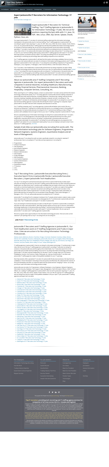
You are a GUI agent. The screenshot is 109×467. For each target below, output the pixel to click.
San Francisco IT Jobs (30, 418)
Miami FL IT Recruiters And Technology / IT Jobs (30, 311)
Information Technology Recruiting (24, 363)
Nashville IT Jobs (70, 415)
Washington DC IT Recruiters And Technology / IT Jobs (32, 341)
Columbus (59, 237)
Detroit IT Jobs (51, 414)
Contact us (81, 79)
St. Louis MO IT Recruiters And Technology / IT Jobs (31, 338)
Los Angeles (58, 239)
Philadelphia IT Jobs (37, 416)
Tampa (44, 242)
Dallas (64, 237)
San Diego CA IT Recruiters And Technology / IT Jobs (31, 329)
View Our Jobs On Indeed (85, 61)
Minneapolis (69, 239)
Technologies (66, 378)
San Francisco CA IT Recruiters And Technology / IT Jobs (32, 330)
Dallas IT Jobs (38, 414)
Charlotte (36, 237)
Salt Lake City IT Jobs (61, 416)
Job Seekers (86, 365)
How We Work (18, 365)
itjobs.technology (55, 395)
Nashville (16, 240)
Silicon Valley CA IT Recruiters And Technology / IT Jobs (32, 336)
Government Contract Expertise (23, 371)
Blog (64, 381)
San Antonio (61, 240)
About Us (22, 9)
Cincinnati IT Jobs (71, 412)
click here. (34, 123)
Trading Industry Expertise (21, 368)
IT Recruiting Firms (30, 220)
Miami (64, 239)
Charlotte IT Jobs (56, 412)
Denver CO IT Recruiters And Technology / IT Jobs (31, 297)
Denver (69, 237)
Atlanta (16, 237)
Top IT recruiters (32, 400)
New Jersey (23, 240)
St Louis (39, 242)
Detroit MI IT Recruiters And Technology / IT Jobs (31, 298)
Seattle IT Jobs (46, 418)
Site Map (85, 376)
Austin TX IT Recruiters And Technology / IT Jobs (30, 281)
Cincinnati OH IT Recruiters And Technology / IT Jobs (31, 290)
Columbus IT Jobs (30, 414)
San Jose (22, 242)
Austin (20, 237)
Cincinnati (47, 237)
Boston (31, 237)
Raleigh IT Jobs (53, 416)
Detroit (16, 239)
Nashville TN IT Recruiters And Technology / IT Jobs (31, 314)
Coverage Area (38, 9)
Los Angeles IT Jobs (47, 415)
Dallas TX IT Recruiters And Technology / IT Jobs (30, 295)
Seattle (27, 242)
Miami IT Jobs (55, 415)
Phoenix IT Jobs (45, 416)
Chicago (41, 237)
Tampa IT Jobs (69, 418)
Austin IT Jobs (35, 412)
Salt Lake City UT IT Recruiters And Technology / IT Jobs (32, 325)
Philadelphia (36, 240)
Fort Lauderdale (23, 239)
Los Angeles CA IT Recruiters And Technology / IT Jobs (32, 309)
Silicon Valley (33, 242)
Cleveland (53, 237)
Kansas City (51, 239)
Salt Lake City (53, 240)
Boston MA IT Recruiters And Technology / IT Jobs (31, 284)
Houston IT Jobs (68, 414)
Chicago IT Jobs (63, 412)
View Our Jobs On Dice (84, 67)
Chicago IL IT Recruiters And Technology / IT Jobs (31, 288)
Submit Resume (44, 365)
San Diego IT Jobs (79, 416)
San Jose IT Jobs (38, 418)
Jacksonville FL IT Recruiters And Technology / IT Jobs (32, 306)
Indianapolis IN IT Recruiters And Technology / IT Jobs (32, 304)
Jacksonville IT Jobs (29, 415)
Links (84, 371)
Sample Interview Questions (48, 378)
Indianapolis (37, 239)
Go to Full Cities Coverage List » (23, 19)
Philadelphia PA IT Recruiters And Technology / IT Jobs (32, 320)
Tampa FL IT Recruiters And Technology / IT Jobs (30, 339)
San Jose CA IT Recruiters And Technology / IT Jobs (31, 332)
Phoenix (42, 240)
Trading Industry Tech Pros (48, 371)
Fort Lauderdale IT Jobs (60, 414)
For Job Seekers (14, 9)
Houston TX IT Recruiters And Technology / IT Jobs (31, 302)
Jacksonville (44, 239)
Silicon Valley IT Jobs (54, 418)
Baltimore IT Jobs (42, 412)
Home (54, 9)
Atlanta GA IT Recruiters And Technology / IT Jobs (31, 279)
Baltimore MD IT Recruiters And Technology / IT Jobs (32, 282)
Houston (30, 239)
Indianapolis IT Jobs (77, 414)
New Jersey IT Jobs (79, 415)
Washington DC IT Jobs (78, 418)
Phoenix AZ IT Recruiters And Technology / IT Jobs (31, 322)
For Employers (5, 9)
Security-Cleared (44, 373)
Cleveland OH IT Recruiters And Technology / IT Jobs (31, 291)
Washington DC (51, 242)
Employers (86, 363)
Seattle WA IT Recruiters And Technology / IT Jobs (31, 334)
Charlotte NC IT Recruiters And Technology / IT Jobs (31, 286)
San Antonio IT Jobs (70, 416)
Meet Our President (68, 368)
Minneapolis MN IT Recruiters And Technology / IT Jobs (32, 313)
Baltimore (25, 237)
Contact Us (29, 9)
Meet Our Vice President (69, 371)
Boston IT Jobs (49, 412)
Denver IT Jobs (44, 414)
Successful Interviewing (46, 376)
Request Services (18, 373)
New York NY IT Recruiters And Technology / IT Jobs (31, 318)
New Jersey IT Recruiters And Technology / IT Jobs (31, 316)
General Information (88, 368)
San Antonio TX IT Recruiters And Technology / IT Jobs (32, 327)
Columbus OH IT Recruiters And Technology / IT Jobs (32, 293)
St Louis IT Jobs (62, 418)
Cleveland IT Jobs (79, 412)
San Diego (68, 240)
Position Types (67, 376)
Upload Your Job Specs (84, 47)
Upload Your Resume (84, 41)
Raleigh (47, 240)
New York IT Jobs (29, 416)
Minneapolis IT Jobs (62, 415)
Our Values (66, 365)
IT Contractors (47, 9)
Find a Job (43, 363)
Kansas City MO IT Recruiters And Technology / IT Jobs (32, 307)
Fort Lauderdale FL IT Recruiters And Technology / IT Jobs (33, 300)
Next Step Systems (69, 395)
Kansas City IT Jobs (38, 415)
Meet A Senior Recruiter (69, 373)
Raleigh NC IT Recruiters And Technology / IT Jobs (31, 323)
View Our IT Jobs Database (85, 54)
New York (29, 240)
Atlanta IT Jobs (28, 412)
